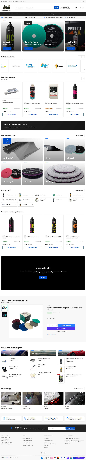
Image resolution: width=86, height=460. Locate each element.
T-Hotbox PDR (12, 358)
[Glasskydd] (75, 398)
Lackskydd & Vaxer (77, 194)
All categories (78, 135)
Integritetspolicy (26, 443)
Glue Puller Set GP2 (13, 366)
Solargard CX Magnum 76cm (44, 358)
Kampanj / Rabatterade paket (56, 14)
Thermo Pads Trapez (31, 42)
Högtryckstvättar (43, 194)
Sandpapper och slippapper (43, 200)
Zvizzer (67, 102)
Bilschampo (25, 194)
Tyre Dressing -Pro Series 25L (51, 103)
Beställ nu (43, 277)
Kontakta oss (67, 14)
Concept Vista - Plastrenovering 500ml (32, 103)
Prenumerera (70, 428)
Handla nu (7, 48)
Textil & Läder (59, 199)
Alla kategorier (78, 190)
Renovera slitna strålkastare (7, 408)
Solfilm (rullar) (47, 442)
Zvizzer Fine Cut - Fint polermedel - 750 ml (53, 236)
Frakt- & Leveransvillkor (28, 445)
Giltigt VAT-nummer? (27, 438)
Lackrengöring (59, 194)
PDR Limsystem (26, 199)
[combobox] (42, 7)
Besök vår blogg (78, 388)
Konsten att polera (26, 408)
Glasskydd (8, 204)
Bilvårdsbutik (11, 14)
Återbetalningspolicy (27, 440)
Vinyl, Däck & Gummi (75, 200)
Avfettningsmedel (9, 194)
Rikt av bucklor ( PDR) (41, 14)
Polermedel (7, 42)
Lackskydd (46, 408)
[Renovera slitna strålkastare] (11, 398)
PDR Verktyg (46, 445)
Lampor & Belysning (10, 199)
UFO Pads (46, 447)
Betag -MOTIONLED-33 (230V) (15, 374)
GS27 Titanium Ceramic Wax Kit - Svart (74, 374)
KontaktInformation (27, 442)
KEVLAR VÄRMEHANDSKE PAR (44, 372)
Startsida (3, 14)
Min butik (4, 100)
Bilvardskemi (7, 457)
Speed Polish (71, 42)
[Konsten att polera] (32, 398)
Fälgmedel (25, 204)
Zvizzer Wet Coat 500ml (71, 366)
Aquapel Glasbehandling (8, 102)
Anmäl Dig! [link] (25, 124)
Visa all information (51, 334)
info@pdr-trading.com (66, 8)
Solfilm (32, 14)
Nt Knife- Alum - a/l (41, 364)
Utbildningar (75, 14)
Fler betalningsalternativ (61, 331)
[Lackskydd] (53, 398)
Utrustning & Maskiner (22, 14)
